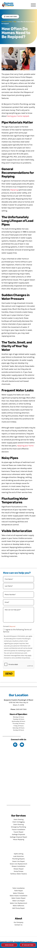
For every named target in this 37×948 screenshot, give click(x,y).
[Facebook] (15, 745)
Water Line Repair (18, 901)
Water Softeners (18, 906)
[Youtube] (22, 745)
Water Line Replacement (18, 903)
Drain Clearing (18, 819)
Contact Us (18, 925)
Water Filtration (18, 893)
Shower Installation (18, 866)
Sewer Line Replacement (18, 864)
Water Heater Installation (18, 896)
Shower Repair (19, 869)
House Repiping (18, 839)
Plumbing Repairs (18, 859)
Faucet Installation (18, 829)
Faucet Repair (18, 832)
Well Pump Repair (18, 908)
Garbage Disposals (18, 834)
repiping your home (25, 445)
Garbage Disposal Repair (18, 837)
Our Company (18, 922)
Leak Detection (18, 856)
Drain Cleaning (18, 824)
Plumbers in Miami (7, 21)
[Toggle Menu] (33, 5)
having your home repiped (18, 116)
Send (9, 673)
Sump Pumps (18, 871)
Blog (15, 21)
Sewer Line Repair (18, 861)
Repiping (14, 190)
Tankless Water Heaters (18, 874)
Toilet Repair (18, 891)
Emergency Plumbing (18, 827)
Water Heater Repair (18, 898)
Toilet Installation (18, 888)
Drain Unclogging (18, 822)
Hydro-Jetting (18, 854)
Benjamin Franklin (8, 4)
